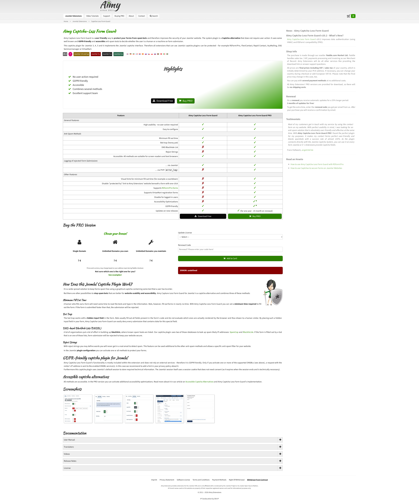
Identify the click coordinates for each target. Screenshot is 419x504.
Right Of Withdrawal (237, 479)
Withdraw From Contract (257, 479)
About (131, 16)
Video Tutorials (92, 16)
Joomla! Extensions (73, 16)
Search (155, 16)
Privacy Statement (167, 479)
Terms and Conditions (201, 479)
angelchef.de (307, 150)
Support (106, 16)
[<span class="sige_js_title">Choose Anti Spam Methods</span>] (78, 422)
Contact (141, 16)
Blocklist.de (248, 332)
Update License (185, 232)
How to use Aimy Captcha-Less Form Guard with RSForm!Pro (317, 164)
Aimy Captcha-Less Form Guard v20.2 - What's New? (314, 35)
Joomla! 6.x (118, 54)
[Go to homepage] (111, 6)
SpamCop (234, 332)
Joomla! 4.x (95, 54)
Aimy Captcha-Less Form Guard (301, 39)
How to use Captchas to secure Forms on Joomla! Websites (316, 168)
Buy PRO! (188, 101)
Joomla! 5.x (107, 54)
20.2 (65, 54)
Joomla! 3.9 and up (81, 54)
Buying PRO (119, 16)
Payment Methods (219, 479)
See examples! (115, 274)
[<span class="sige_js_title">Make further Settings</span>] (139, 422)
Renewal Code (184, 245)
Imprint (154, 479)
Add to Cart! (232, 258)
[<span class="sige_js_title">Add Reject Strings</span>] (109, 422)
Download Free (164, 101)
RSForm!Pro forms (170, 188)
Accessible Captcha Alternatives (199, 381)
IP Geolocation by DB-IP (209, 498)
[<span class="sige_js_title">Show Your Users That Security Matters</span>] (201, 422)
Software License (183, 479)
